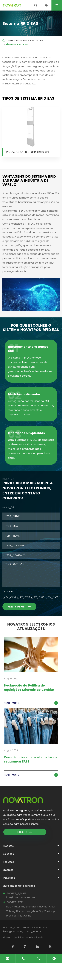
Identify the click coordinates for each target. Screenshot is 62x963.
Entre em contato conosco (19, 886)
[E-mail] (7, 958)
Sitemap (8, 938)
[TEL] (23, 958)
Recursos (8, 862)
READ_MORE (30, 703)
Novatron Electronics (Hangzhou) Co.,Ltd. (25, 929)
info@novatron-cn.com (20, 897)
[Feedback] (54, 958)
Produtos (21, 41)
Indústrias (9, 878)
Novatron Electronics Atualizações (31, 626)
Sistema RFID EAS (17, 45)
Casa (10, 41)
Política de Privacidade (29, 938)
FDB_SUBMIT (19, 606)
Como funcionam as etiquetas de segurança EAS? (30, 759)
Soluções (8, 854)
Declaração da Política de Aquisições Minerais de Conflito (29, 688)
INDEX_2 (24, 832)
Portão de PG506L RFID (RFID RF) (27, 152)
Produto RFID (37, 41)
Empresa (8, 870)
